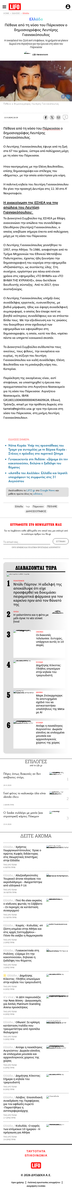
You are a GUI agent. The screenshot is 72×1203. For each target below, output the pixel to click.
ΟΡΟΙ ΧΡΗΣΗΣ (18, 547)
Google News (47, 490)
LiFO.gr (30, 490)
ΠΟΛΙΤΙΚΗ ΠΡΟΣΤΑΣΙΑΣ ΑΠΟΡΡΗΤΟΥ (44, 547)
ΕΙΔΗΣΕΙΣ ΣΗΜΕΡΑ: (19, 439)
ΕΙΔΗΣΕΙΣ (16, 13)
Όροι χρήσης (17, 1182)
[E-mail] (58, 117)
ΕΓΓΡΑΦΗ (60, 541)
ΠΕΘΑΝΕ (52, 506)
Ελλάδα (26, 13)
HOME (6, 13)
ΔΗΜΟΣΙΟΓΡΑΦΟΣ (36, 511)
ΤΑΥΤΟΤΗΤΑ (36, 1151)
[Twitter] (68, 96)
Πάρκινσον (52, 128)
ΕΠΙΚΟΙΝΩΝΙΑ (36, 1155)
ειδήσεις (37, 493)
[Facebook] (63, 96)
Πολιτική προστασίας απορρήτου (44, 1182)
